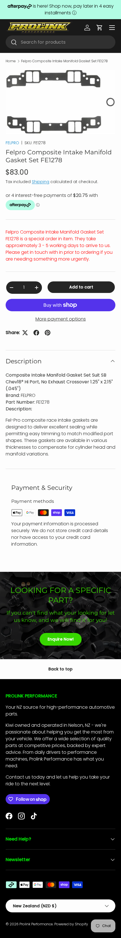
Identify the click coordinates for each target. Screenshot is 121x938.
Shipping (40, 182)
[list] (60, 102)
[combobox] (60, 42)
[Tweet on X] (25, 332)
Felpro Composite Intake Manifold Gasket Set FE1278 (64, 61)
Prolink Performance (36, 924)
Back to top (60, 669)
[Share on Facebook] (36, 332)
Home (11, 61)
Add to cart (81, 287)
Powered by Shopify (71, 924)
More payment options (60, 319)
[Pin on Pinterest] (47, 332)
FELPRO (12, 143)
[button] (99, 27)
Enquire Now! (61, 639)
